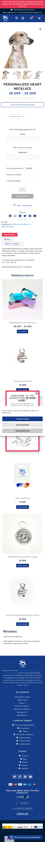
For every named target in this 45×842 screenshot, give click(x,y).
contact (7, 262)
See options (22, 331)
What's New (22, 700)
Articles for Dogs (21, 706)
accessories (21, 712)
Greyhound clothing (21, 709)
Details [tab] (7, 239)
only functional (22, 425)
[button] (39, 18)
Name (22, 134)
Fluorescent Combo (22, 697)
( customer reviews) (27, 98)
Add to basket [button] (22, 390)
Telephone (22, 152)
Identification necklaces (19, 224)
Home (21, 703)
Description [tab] (9, 235)
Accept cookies (22, 419)
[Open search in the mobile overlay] (17, 18)
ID (30, 224)
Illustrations (21, 715)
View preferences (22, 431)
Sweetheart (9, 226)
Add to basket (22, 196)
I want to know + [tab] (12, 244)
